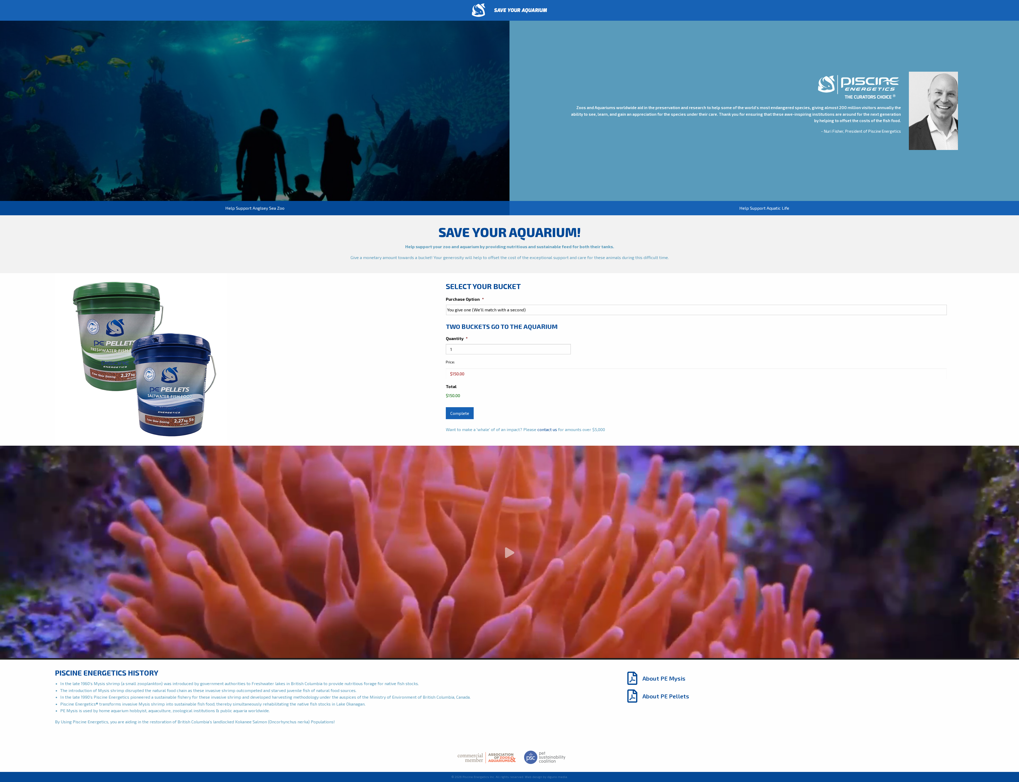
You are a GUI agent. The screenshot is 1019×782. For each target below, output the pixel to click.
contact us (547, 429)
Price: (450, 362)
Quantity (457, 338)
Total (451, 386)
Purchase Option (465, 299)
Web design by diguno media (546, 777)
